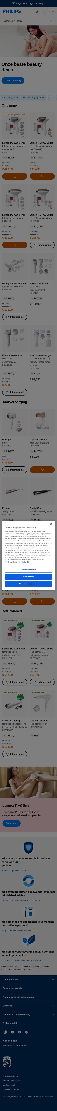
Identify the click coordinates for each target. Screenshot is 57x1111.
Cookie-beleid (24, 562)
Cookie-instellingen (28, 569)
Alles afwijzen (28, 577)
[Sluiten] (51, 524)
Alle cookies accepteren (28, 584)
